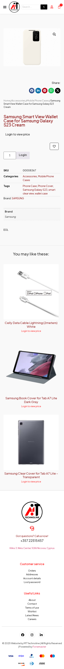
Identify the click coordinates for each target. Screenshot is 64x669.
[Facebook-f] (23, 635)
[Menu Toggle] (5, 7)
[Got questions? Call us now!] (32, 528)
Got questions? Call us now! (32, 536)
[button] (54, 34)
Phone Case (30, 185)
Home (7, 100)
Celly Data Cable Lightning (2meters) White (31, 324)
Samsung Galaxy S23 (35, 189)
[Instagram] (32, 635)
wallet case (41, 193)
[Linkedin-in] (41, 635)
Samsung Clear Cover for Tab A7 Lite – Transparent (31, 475)
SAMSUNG (18, 198)
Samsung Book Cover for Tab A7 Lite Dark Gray (31, 400)
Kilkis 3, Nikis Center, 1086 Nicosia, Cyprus (32, 548)
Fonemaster (39, 646)
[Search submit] (44, 6)
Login (23, 155)
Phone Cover (45, 185)
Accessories (18, 100)
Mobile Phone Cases (38, 100)
